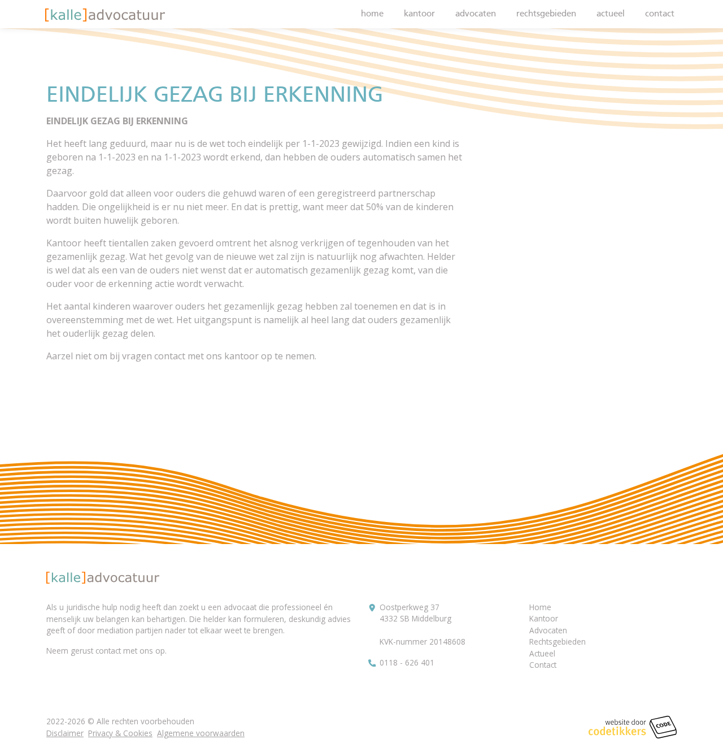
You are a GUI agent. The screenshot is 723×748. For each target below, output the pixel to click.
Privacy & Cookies (120, 733)
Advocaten (475, 14)
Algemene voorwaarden (201, 733)
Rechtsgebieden (546, 14)
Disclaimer (65, 733)
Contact (659, 14)
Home (372, 14)
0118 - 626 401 (407, 662)
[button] (105, 14)
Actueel (610, 14)
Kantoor (419, 14)
